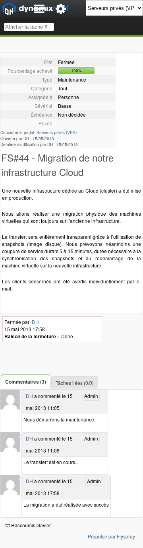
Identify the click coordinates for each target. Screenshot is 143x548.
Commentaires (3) (25, 381)
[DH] (10, 407)
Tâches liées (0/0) (75, 382)
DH (26, 138)
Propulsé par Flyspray (111, 536)
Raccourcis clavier (30, 525)
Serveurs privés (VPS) (57, 132)
